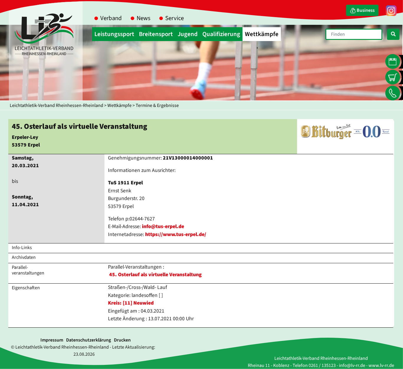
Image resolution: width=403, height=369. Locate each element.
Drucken (122, 340)
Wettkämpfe (119, 105)
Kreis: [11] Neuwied (131, 303)
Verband (111, 18)
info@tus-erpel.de (163, 226)
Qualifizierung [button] (221, 34)
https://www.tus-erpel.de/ (175, 234)
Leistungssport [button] (114, 34)
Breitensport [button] (156, 34)
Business (365, 10)
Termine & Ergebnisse (157, 105)
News (143, 18)
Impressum (51, 340)
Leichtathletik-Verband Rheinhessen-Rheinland (56, 105)
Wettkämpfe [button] (262, 34)
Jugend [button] (188, 34)
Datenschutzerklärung (88, 340)
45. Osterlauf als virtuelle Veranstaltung (155, 274)
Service (174, 18)
